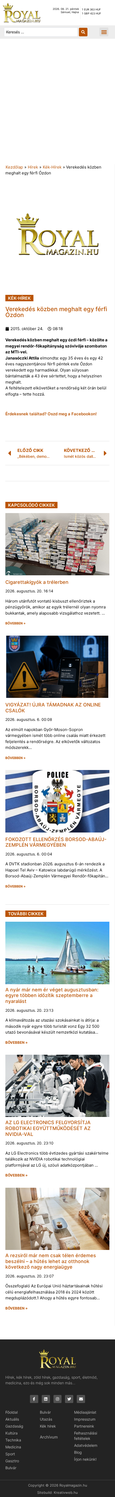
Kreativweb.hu (66, 1492)
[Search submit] (83, 32)
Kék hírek (48, 1426)
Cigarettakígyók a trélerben (36, 582)
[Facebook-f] (34, 1399)
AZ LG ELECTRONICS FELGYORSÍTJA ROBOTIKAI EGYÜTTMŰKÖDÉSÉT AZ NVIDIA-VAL (48, 1128)
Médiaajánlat (85, 1412)
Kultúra (11, 1433)
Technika (13, 1440)
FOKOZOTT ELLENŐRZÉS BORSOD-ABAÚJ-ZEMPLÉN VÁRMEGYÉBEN (55, 842)
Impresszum (84, 1419)
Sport (10, 1454)
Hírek (33, 167)
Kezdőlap (14, 167)
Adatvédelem (85, 1445)
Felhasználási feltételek (85, 1436)
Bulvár (10, 1467)
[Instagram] (57, 1399)
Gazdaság (14, 1426)
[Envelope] (81, 1399)
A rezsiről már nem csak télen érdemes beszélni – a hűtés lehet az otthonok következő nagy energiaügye (50, 1261)
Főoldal (11, 1412)
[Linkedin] (46, 1399)
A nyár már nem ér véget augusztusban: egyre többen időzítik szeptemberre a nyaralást (51, 995)
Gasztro (12, 1461)
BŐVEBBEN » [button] (15, 623)
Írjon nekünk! (85, 1459)
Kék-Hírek (52, 167)
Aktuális (12, 1419)
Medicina (13, 1447)
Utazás (46, 1419)
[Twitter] (69, 1399)
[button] (103, 32)
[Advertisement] (57, 104)
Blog (78, 1452)
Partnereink (84, 1426)
